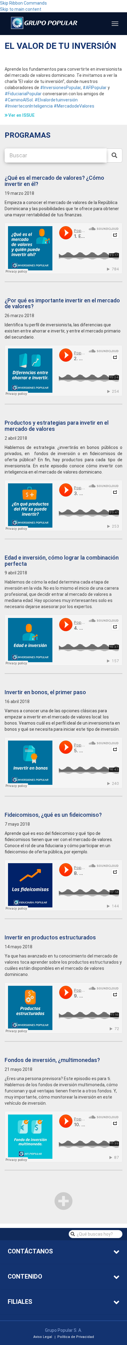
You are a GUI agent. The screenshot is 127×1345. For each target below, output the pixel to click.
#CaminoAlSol (19, 99)
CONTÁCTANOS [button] (30, 1251)
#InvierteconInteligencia (29, 106)
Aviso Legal (42, 1337)
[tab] (63, 1252)
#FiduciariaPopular (23, 93)
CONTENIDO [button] (25, 1276)
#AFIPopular (95, 87)
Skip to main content (20, 9)
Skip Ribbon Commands (23, 3)
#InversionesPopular (60, 87)
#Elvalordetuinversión (56, 99)
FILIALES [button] (20, 1301)
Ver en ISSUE (21, 115)
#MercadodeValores (74, 106)
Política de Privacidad (75, 1337)
